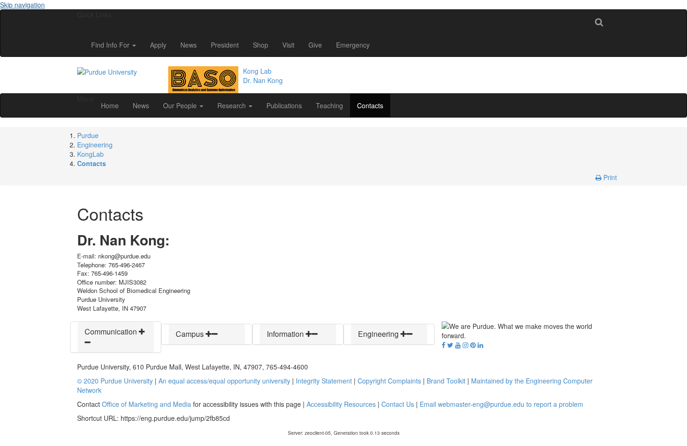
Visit (288, 44)
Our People (181, 105)
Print (609, 177)
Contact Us (397, 404)
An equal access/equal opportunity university (224, 380)
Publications (284, 105)
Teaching (329, 105)
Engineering (95, 144)
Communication (112, 331)
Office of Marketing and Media (146, 404)
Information (286, 333)
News (188, 44)
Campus (191, 333)
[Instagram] (465, 344)
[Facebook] (443, 344)
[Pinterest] (473, 344)
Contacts (370, 105)
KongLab (90, 154)
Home (110, 105)
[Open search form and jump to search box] (599, 21)
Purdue (88, 135)
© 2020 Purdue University (115, 380)
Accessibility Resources (341, 404)
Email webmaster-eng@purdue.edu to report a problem (501, 404)
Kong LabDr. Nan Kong (263, 75)
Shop (260, 44)
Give (315, 44)
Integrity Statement (324, 380)
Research (232, 105)
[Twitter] (450, 344)
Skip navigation (22, 4)
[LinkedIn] (480, 344)
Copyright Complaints (389, 380)
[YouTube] (458, 344)
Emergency (353, 44)
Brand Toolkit (446, 380)
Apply (158, 44)
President (225, 44)
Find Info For (111, 44)
